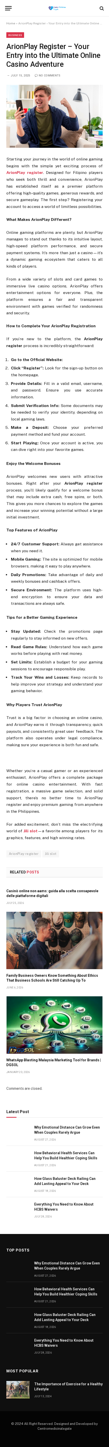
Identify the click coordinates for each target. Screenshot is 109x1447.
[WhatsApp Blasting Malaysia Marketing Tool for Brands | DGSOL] (54, 1025)
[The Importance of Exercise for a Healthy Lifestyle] (18, 1390)
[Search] (101, 8)
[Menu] (8, 8)
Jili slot (51, 854)
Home (10, 23)
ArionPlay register (24, 854)
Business (15, 35)
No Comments (50, 75)
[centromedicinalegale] (57, 8)
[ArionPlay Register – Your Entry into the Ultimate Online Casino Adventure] (54, 116)
